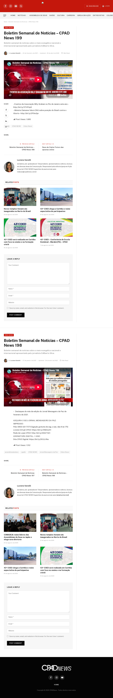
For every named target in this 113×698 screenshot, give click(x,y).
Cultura (61, 15)
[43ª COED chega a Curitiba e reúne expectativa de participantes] (56, 197)
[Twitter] (6, 115)
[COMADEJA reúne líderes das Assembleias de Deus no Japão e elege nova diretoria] (20, 523)
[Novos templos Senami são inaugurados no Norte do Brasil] (20, 197)
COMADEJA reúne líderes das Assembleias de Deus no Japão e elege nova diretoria (18, 537)
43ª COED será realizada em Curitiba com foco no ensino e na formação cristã (19, 242)
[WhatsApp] (6, 127)
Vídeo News (9, 27)
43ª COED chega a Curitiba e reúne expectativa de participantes (55, 210)
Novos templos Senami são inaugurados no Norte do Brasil (17, 210)
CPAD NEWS (16, 126)
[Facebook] (6, 110)
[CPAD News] (56, 6)
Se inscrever (92, 6)
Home (13, 15)
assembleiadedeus (11, 452)
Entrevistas (98, 15)
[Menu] (4, 15)
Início (5, 22)
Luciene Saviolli (15, 53)
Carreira (71, 15)
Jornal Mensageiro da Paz (49, 452)
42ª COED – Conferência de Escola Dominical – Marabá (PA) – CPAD (55, 241)
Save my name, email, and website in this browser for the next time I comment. (36, 308)
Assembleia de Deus (38, 15)
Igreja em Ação (84, 15)
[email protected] (63, 495)
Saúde (52, 15)
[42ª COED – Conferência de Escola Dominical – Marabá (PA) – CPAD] (56, 227)
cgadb (23, 452)
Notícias (22, 15)
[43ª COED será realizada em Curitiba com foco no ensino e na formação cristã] (20, 227)
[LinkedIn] (6, 121)
